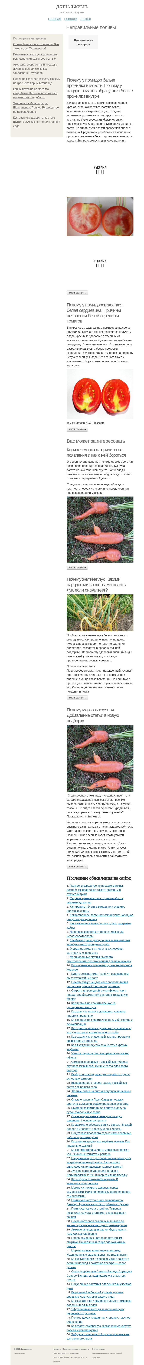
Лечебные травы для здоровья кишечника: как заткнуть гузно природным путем (98, 942)
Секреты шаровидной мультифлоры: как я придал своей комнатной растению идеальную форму (97, 994)
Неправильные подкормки (83, 42)
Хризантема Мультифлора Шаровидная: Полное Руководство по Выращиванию (36, 107)
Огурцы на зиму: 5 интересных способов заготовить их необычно (95, 950)
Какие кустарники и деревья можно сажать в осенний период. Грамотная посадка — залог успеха (98, 1263)
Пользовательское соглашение (76, 1349)
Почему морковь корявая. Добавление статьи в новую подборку (93, 715)
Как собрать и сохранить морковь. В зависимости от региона (92, 1181)
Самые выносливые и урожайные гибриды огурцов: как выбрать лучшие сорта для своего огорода (97, 1066)
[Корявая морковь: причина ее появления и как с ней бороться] (100, 530)
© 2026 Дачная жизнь (23, 1349)
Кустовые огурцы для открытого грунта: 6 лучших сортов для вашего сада (36, 122)
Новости (70, 18)
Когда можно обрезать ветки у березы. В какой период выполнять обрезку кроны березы (99, 1127)
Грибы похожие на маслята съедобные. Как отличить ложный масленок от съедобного (35, 93)
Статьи (85, 18)
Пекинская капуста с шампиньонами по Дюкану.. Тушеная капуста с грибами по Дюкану (98, 1202)
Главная (54, 18)
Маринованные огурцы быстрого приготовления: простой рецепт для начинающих (99, 959)
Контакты (57, 1349)
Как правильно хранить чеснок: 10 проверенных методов (91, 1005)
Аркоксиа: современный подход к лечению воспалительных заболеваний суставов (35, 68)
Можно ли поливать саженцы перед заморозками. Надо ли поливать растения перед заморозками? (98, 1191)
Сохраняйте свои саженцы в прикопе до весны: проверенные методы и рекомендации (97, 1223)
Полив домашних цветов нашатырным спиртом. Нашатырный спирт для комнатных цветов (96, 1242)
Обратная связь (98, 1349)
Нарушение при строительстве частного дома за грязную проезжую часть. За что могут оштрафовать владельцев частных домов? (99, 1162)
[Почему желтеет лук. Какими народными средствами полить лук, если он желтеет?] (100, 612)
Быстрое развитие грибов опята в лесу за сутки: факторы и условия (96, 1110)
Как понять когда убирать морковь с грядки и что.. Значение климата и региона (98, 1152)
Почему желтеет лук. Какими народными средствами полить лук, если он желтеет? (96, 584)
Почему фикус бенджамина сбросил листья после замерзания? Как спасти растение (97, 984)
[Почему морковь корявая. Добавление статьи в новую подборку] (100, 758)
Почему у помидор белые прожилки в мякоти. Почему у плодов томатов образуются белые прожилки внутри (100, 88)
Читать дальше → (77, 293)
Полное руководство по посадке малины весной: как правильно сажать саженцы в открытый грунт (95, 890)
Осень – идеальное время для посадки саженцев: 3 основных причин (94, 1118)
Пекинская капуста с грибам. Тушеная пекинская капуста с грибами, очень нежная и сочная (96, 1212)
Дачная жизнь (72, 7)
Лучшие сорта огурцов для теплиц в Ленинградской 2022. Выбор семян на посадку (97, 1173)
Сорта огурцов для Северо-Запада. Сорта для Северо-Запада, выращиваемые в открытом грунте (99, 1275)
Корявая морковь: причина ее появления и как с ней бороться (96, 452)
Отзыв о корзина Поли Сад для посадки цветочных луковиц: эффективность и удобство (97, 1101)
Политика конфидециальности (66, 1353)
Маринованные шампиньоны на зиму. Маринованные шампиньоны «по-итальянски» (97, 1252)
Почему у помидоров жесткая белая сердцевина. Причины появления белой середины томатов (94, 313)
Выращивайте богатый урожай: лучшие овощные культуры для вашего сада (95, 1294)
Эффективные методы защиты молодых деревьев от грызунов (95, 1311)
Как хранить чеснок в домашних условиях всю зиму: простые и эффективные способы (99, 1030)
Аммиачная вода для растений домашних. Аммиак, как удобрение (97, 1231)
